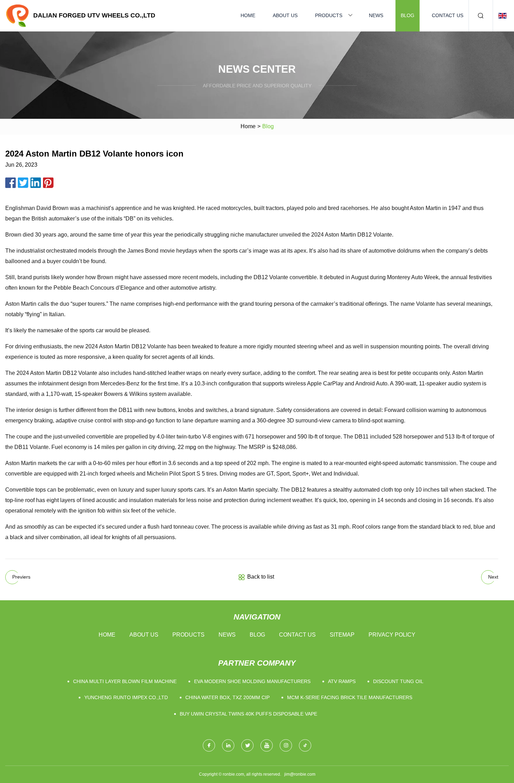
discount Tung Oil (398, 681)
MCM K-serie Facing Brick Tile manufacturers (349, 697)
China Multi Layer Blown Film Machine (125, 681)
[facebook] (209, 745)
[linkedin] (228, 745)
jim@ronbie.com (299, 774)
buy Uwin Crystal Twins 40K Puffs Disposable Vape (248, 714)
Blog (407, 15)
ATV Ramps (342, 681)
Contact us (447, 15)
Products (328, 15)
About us (285, 15)
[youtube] (266, 745)
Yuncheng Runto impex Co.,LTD (126, 697)
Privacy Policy (392, 635)
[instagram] (286, 745)
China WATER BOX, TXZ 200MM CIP (227, 697)
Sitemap (342, 635)
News (376, 15)
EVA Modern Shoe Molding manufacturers (252, 681)
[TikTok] (305, 745)
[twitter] (247, 745)
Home (248, 15)
